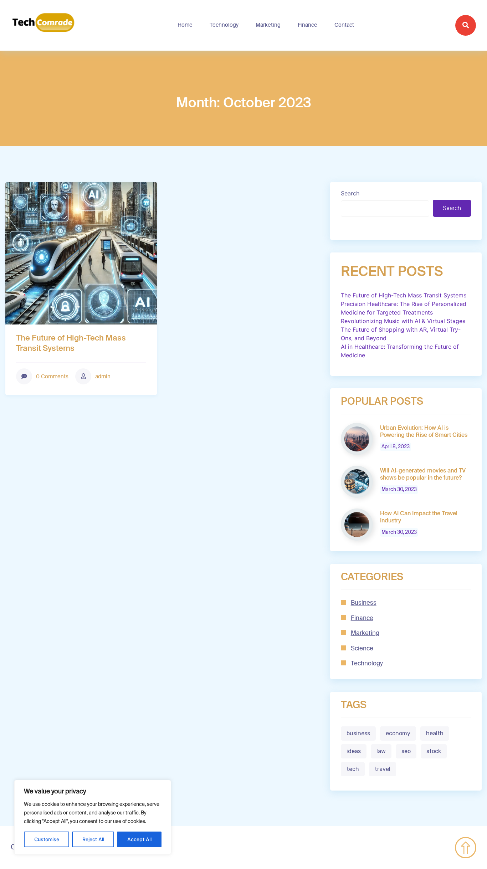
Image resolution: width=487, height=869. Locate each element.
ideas (354, 751)
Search (350, 193)
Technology (224, 25)
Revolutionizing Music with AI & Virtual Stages (403, 320)
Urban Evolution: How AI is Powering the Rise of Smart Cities (423, 431)
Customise (46, 839)
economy (398, 733)
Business (363, 603)
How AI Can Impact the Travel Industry (418, 517)
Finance (307, 25)
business (358, 733)
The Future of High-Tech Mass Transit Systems (71, 343)
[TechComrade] (43, 25)
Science (362, 649)
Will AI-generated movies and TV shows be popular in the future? (423, 474)
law (381, 751)
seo (406, 751)
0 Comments (51, 376)
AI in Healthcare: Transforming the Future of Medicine (400, 351)
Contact (344, 25)
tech (353, 769)
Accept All (139, 839)
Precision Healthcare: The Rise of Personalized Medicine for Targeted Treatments (403, 308)
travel (382, 769)
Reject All (93, 839)
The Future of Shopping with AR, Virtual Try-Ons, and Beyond (401, 334)
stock (433, 751)
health (435, 733)
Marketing (268, 25)
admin (102, 376)
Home (185, 25)
